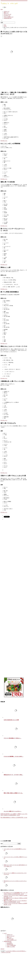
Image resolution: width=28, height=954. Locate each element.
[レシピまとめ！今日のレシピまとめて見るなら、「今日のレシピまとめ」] (9, 4)
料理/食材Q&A (10, 944)
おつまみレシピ (7, 15)
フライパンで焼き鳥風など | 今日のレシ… (12, 738)
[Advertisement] (14, 78)
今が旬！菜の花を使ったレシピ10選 (11, 719)
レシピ (5, 26)
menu (2, 9)
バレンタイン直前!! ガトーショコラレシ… (12, 811)
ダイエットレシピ (7, 14)
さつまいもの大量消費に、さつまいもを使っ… (13, 756)
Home (5, 24)
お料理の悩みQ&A (7, 18)
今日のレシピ (6, 11)
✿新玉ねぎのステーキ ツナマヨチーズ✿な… (13, 774)
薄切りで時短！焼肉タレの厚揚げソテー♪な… (13, 793)
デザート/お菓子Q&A (11, 945)
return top (2, 948)
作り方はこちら (4, 140)
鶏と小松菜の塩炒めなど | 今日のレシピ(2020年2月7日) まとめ (14, 817)
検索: (2, 843)
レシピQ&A (9, 942)
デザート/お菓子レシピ (8, 16)
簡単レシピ (6, 12)
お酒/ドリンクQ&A (11, 946)
